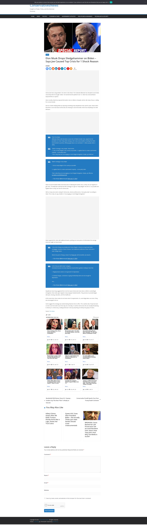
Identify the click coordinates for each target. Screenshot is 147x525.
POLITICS (44, 16)
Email (46, 483)
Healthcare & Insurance (85, 16)
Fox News (52, 311)
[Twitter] (50, 68)
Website (46, 490)
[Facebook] (47, 68)
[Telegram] (65, 68)
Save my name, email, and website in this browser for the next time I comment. (68, 498)
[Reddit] (53, 68)
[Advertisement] (72, 81)
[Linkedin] (56, 68)
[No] (145, 2)
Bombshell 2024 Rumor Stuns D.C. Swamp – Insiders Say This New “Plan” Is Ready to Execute (58, 400)
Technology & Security (101, 16)
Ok (111, 2)
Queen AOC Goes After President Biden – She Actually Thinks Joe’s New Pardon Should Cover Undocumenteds (72, 419)
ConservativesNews (44, 5)
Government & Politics (68, 16)
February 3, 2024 (72, 179)
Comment (47, 454)
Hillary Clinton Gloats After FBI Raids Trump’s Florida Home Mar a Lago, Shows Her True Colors (53, 418)
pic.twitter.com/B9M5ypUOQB (59, 175)
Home (32, 16)
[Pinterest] (59, 68)
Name (46, 475)
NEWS (38, 16)
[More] (71, 68)
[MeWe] (62, 68)
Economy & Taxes (54, 16)
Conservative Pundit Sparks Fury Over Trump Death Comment (87, 399)
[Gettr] (68, 68)
